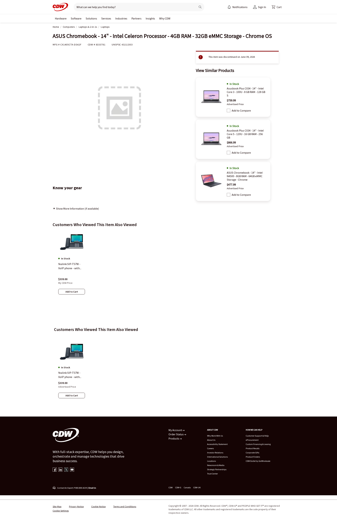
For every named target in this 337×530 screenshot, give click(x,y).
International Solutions (217, 456)
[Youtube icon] (72, 470)
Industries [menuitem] (121, 18)
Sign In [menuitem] (262, 7)
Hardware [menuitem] (61, 18)
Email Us (92, 488)
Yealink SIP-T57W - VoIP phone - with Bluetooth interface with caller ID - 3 (70, 375)
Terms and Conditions (124, 506)
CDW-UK (197, 487)
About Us (211, 440)
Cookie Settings (61, 510)
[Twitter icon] (66, 470)
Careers (210, 448)
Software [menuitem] (76, 18)
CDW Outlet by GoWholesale (258, 461)
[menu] (237, 7)
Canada (187, 487)
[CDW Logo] (60, 7)
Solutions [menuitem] (91, 18)
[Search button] (200, 7)
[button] (277, 7)
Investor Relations (215, 452)
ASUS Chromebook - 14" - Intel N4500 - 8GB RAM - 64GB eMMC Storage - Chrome (245, 176)
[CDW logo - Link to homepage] (60, 7)
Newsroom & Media (215, 465)
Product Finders (253, 456)
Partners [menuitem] (136, 18)
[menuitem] (229, 7)
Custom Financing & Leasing (258, 444)
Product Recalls (252, 448)
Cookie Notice (98, 506)
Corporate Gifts (252, 452)
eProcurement (252, 440)
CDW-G (178, 487)
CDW (170, 487)
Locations (211, 461)
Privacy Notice (76, 506)
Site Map (57, 506)
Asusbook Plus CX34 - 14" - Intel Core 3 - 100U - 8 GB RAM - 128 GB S (246, 92)
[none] (61, 18)
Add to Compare (241, 110)
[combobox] (134, 7)
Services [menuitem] (106, 18)
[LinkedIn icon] (60, 470)
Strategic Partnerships (216, 469)
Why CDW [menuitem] (164, 18)
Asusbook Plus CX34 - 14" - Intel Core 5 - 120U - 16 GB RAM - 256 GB (245, 134)
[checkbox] (228, 110)
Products (174, 438)
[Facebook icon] (55, 470)
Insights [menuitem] (150, 18)
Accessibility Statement (217, 444)
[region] (168, 265)
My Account (175, 430)
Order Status (176, 434)
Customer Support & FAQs (257, 435)
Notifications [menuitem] (239, 7)
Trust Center (212, 473)
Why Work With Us (215, 435)
